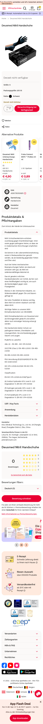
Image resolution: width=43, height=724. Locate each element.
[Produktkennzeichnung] (24, 193)
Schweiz (24, 692)
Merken (8, 121)
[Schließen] (40, 701)
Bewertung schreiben (21, 498)
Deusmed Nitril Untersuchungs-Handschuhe (9, 156)
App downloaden (20, 718)
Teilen (7, 127)
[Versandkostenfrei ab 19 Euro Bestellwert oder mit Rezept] (24, 591)
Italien (23, 697)
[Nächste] (26, 545)
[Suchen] (24, 8)
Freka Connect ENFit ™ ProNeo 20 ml (28, 156)
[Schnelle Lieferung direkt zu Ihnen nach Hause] (37, 562)
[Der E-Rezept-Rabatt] (39, 13)
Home (4, 18)
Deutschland (18, 687)
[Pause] (21, 545)
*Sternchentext (6, 3)
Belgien (32, 687)
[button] (21, 232)
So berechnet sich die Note (21, 475)
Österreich (10, 692)
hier (33, 712)
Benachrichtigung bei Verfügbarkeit (27, 108)
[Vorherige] (17, 545)
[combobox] (8, 108)
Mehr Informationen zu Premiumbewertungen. (19, 514)
